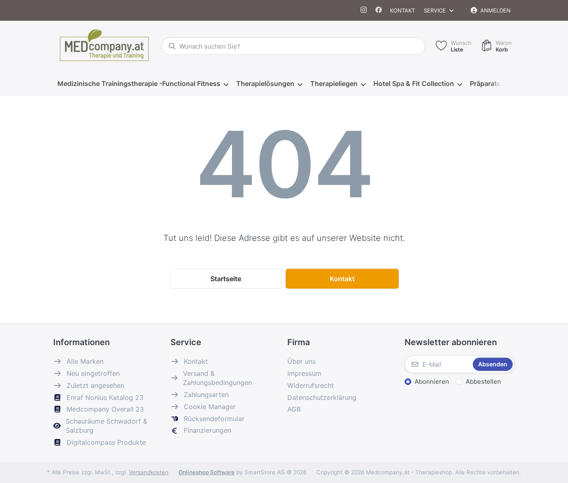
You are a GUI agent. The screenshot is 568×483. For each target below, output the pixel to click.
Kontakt (402, 10)
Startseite (225, 279)
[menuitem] (142, 83)
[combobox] (293, 46)
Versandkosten (148, 472)
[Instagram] (364, 10)
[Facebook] (378, 10)
